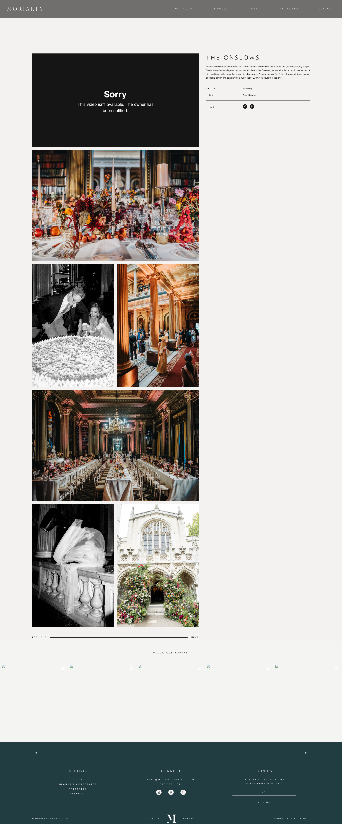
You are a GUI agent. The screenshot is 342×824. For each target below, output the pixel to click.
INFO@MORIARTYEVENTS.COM (171, 779)
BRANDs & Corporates (78, 784)
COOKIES (152, 818)
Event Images (249, 95)
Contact (325, 8)
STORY (78, 779)
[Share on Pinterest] (245, 107)
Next (195, 637)
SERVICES (78, 793)
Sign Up (264, 802)
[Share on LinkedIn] (252, 107)
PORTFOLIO (78, 789)
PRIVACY (189, 818)
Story (253, 8)
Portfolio (184, 8)
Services (220, 8)
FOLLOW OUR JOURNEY (171, 652)
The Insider (288, 8)
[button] (184, 9)
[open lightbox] (115, 205)
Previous (39, 637)
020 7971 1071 (171, 784)
